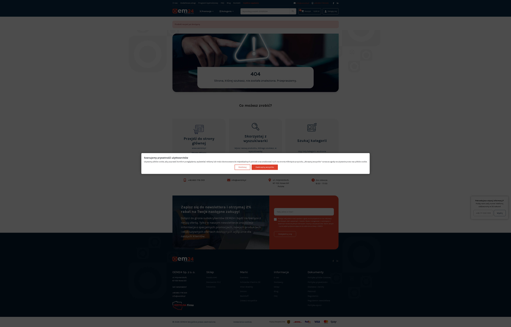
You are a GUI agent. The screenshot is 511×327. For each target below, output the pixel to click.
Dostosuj (242, 167)
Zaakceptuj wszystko (265, 167)
